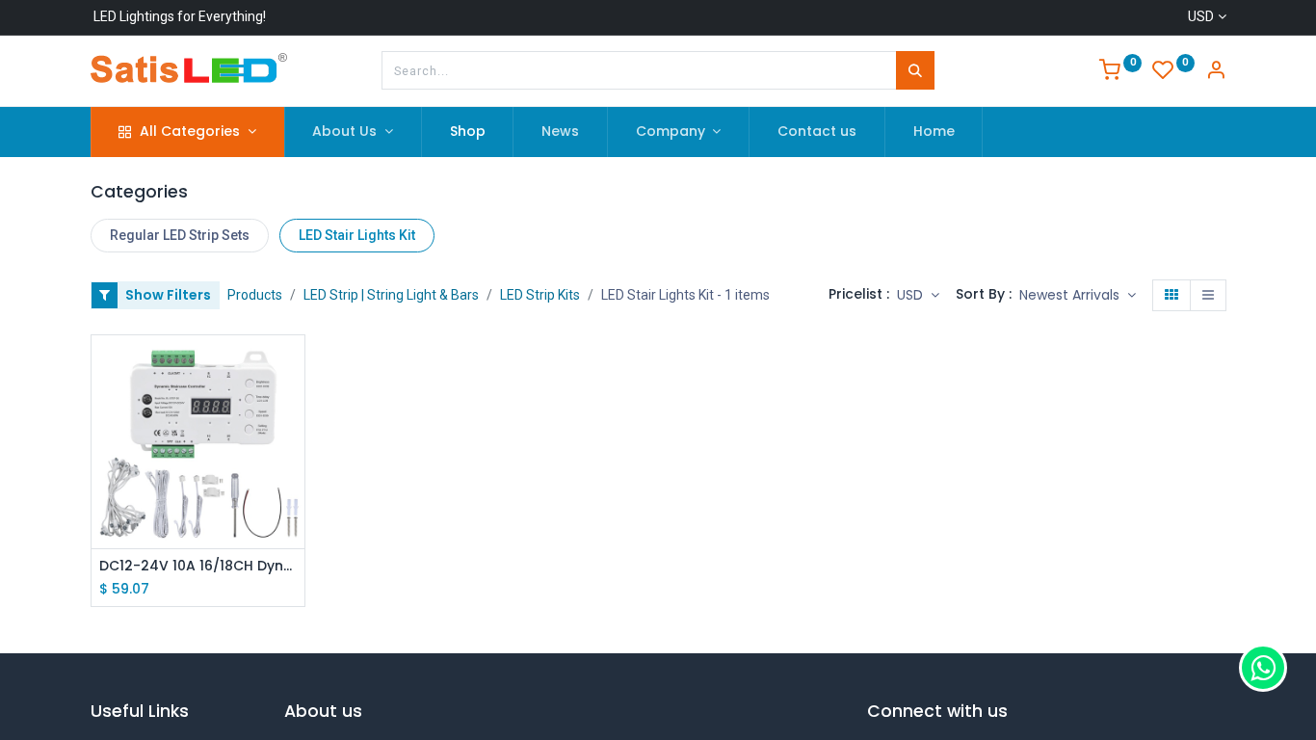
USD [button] (912, 294)
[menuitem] (467, 132)
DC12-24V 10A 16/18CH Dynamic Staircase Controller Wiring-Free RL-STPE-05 (198, 566)
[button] (1077, 295)
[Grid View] (1171, 295)
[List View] (1208, 295)
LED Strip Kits (540, 295)
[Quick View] (292, 366)
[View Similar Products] (292, 453)
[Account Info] (1215, 72)
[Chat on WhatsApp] (1263, 668)
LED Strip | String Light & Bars (391, 295)
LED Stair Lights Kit (357, 235)
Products (254, 295)
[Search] (915, 70)
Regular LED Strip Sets (180, 235)
